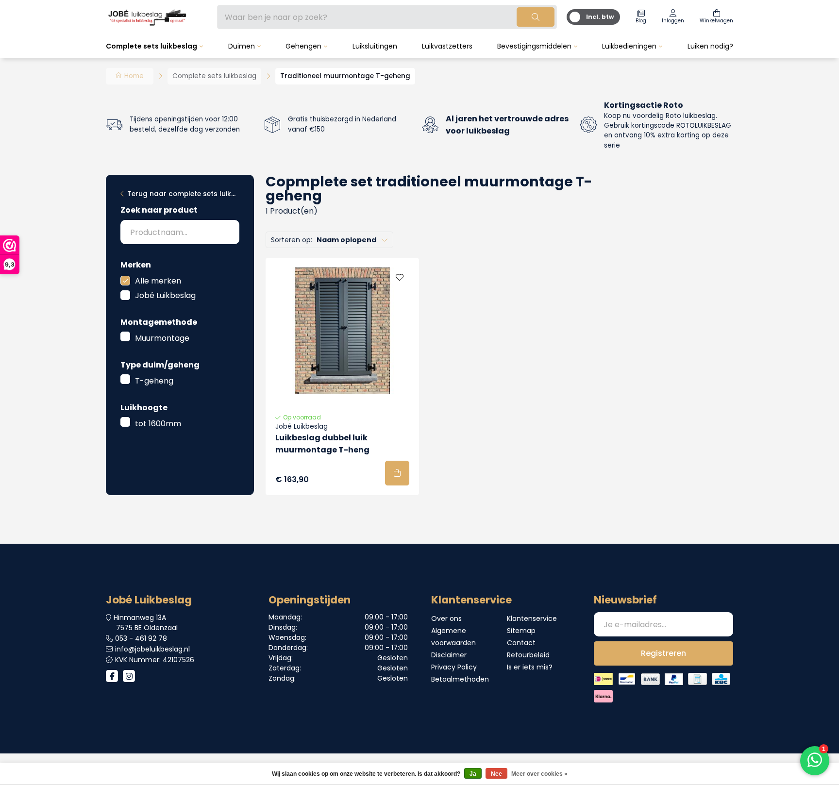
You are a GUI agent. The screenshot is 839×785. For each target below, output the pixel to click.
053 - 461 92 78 (141, 638)
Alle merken (158, 280)
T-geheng (154, 380)
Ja (473, 773)
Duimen (241, 46)
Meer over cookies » (539, 773)
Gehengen (303, 46)
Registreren (663, 653)
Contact (521, 643)
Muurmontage (162, 338)
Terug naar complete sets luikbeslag (183, 194)
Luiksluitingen (374, 46)
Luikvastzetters (447, 46)
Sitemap (521, 630)
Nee (496, 773)
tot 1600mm (158, 423)
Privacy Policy (454, 667)
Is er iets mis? (530, 667)
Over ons (446, 618)
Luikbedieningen (629, 46)
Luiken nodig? (710, 46)
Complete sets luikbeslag (151, 46)
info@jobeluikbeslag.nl (152, 649)
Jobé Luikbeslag (165, 295)
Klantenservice (532, 618)
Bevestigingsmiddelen (534, 46)
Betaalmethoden (460, 679)
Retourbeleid (528, 655)
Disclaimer (449, 655)
